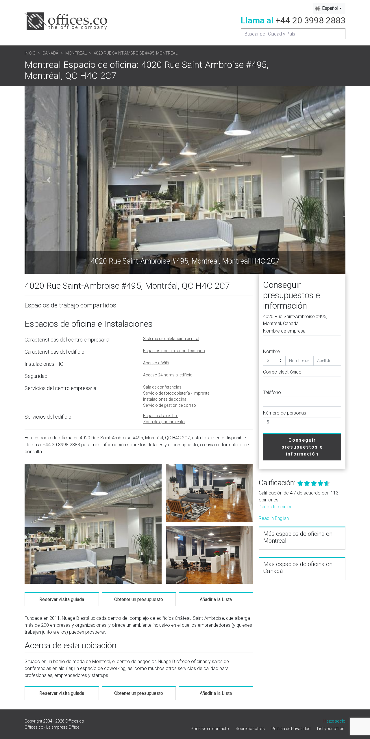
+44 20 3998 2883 (310, 20)
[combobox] (329, 8)
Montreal (76, 53)
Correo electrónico (282, 372)
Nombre (271, 351)
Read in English (274, 518)
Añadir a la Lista (216, 599)
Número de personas (284, 413)
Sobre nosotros (250, 728)
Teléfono (272, 392)
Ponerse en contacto (210, 728)
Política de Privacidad (290, 728)
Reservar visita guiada (61, 599)
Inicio (30, 53)
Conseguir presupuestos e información (302, 447)
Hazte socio (334, 721)
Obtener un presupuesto (138, 599)
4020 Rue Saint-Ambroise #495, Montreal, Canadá (295, 320)
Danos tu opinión (276, 507)
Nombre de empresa (284, 331)
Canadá (50, 53)
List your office (330, 728)
